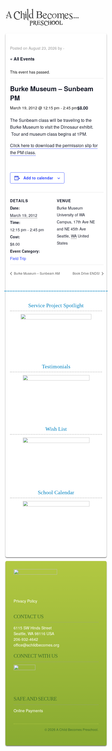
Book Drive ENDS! (87, 273)
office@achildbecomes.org (36, 645)
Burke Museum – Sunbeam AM (36, 273)
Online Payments (28, 710)
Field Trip (18, 258)
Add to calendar (38, 177)
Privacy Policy (25, 601)
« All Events (22, 59)
